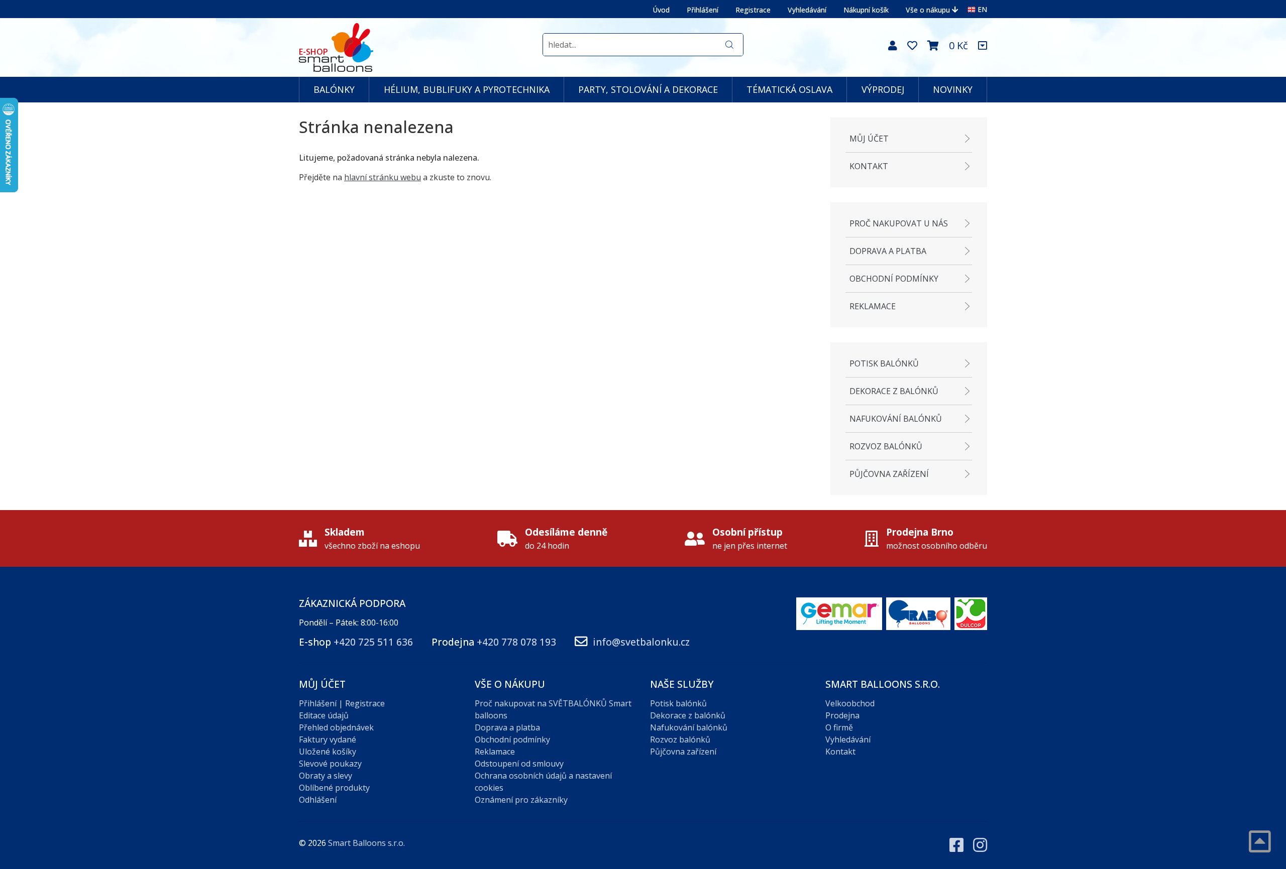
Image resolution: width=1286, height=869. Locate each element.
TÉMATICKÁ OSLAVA (789, 89)
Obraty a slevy (325, 775)
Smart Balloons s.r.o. (366, 842)
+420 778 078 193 (516, 642)
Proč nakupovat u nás (898, 223)
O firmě (839, 727)
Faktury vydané (327, 739)
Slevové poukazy (330, 763)
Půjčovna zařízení (889, 473)
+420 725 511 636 (373, 642)
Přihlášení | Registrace (342, 703)
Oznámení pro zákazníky (521, 799)
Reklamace (872, 306)
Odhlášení (318, 799)
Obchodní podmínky (893, 278)
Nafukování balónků (895, 418)
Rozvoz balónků (885, 446)
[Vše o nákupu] (982, 45)
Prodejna (842, 715)
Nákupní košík (866, 10)
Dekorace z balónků (893, 391)
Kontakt (868, 166)
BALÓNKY (334, 89)
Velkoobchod (850, 703)
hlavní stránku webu (382, 177)
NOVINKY (953, 89)
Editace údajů (324, 715)
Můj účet (869, 138)
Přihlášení (702, 10)
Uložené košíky (327, 751)
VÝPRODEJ (883, 89)
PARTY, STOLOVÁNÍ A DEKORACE (648, 89)
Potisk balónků (884, 363)
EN (982, 9)
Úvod (661, 10)
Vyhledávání (807, 10)
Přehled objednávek (336, 727)
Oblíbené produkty (334, 787)
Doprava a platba (887, 251)
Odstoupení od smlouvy (519, 763)
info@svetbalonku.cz (641, 642)
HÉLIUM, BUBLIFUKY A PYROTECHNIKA (467, 89)
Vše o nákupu (928, 10)
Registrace (753, 10)
